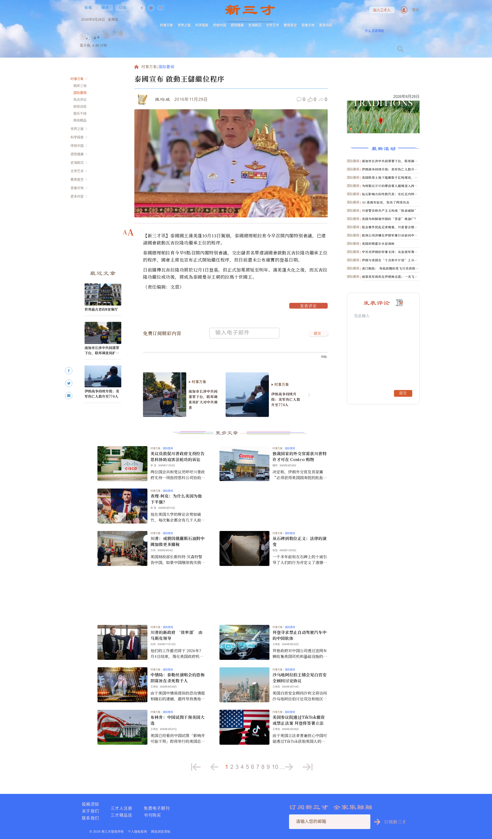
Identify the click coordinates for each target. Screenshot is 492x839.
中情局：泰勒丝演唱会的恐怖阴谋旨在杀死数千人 (177, 677)
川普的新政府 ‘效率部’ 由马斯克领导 (176, 635)
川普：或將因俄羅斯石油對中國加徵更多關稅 (177, 541)
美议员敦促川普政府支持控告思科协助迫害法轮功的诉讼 (177, 456)
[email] (68, 395)
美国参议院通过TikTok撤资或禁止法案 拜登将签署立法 (299, 720)
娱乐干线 (79, 113)
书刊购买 (152, 815)
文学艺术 (272, 25)
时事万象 (166, 25)
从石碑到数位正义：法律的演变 (300, 541)
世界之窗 (184, 25)
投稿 (88, 7)
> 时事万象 (197, 381)
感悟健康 (237, 25)
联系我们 (90, 818)
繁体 (415, 9)
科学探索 (201, 25)
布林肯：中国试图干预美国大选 (177, 720)
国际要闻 (79, 92)
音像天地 (307, 25)
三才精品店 (121, 815)
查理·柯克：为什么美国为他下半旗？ (176, 499)
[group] (107, 40)
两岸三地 (79, 85)
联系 (105, 7)
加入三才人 (382, 10)
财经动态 (79, 106)
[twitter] (68, 383)
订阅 (122, 7)
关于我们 (90, 811)
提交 (317, 333)
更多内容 (325, 25)
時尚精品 (79, 120)
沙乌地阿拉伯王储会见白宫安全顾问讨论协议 (300, 677)
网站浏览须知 (160, 831)
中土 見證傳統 (374, 30)
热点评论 (79, 99)
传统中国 (219, 25)
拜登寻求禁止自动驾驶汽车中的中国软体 (300, 635)
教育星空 (290, 25)
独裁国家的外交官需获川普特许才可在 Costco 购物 (300, 456)
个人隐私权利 (137, 831)
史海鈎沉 (254, 25)
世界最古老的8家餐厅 (101, 309)
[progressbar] (129, 33)
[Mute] (119, 33)
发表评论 (308, 306)
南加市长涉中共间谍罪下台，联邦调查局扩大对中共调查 (102, 350)
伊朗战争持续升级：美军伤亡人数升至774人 (102, 393)
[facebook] (68, 370)
